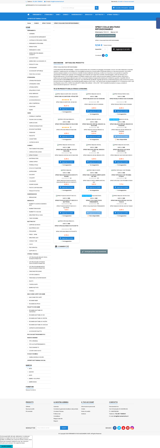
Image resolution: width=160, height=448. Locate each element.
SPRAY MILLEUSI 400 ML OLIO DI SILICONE (66, 150)
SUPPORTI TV (33, 251)
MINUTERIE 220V (33, 238)
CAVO (31, 244)
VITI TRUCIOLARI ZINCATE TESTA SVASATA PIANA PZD (38, 258)
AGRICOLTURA (33, 123)
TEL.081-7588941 (37, 1)
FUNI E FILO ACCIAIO (35, 74)
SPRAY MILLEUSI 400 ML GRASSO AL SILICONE (93, 124)
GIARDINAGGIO (76, 14)
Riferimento (99, 32)
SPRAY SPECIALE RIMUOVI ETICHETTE (66, 226)
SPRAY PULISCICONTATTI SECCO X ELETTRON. (66, 201)
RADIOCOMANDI (32, 338)
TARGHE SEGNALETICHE (35, 126)
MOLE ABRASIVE (33, 93)
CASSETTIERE (33, 139)
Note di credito (85, 411)
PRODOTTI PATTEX (34, 191)
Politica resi (57, 414)
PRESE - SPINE (33, 234)
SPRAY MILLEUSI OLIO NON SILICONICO (121, 150)
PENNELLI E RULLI (33, 165)
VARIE (58, 14)
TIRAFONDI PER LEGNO (35, 271)
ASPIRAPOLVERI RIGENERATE (37, 328)
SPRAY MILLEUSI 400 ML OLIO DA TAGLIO (121, 201)
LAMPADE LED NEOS (34, 225)
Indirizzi (83, 414)
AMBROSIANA (33, 382)
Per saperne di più (19, 443)
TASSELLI (31, 291)
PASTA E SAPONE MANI (35, 187)
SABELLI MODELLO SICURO (36, 357)
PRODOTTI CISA (33, 64)
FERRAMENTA (37, 14)
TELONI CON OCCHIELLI (35, 119)
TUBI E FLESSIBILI (33, 218)
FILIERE (31, 110)
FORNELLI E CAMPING (35, 116)
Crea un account (129, 1)
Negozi (56, 421)
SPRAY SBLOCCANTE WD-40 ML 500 (66, 96)
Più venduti (29, 411)
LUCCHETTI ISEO (33, 58)
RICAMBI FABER (33, 300)
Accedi (120, 1)
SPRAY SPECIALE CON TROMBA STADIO (121, 175)
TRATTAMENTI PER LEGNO (36, 149)
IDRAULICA (88, 14)
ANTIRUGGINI (33, 171)
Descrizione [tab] (58, 63)
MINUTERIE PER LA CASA (36, 215)
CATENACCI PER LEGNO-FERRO (38, 40)
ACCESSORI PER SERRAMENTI (37, 37)
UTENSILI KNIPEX (33, 87)
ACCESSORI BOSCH (35, 100)
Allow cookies (6, 446)
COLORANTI (32, 181)
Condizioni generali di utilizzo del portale (66, 409)
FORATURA (32, 106)
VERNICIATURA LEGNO (35, 152)
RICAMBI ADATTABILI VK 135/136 (38, 318)
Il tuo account (87, 402)
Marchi (29, 365)
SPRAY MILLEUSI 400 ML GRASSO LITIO (93, 150)
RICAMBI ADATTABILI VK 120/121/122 (35, 311)
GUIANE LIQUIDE (33, 184)
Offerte (28, 406)
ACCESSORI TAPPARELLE (36, 71)
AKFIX (30, 368)
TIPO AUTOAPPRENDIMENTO (37, 344)
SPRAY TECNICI (33, 155)
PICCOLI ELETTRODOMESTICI (36, 334)
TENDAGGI (32, 132)
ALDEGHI (31, 372)
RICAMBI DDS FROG (34, 304)
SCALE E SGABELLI (32, 354)
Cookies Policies (59, 411)
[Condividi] (103, 55)
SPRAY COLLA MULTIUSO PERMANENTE (94, 201)
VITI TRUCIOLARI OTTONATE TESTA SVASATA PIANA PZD (37, 262)
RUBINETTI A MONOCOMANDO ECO (38, 204)
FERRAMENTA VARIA (34, 50)
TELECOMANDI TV (34, 347)
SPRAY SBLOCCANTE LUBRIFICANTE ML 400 (94, 175)
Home (28, 27)
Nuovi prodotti (30, 409)
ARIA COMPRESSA (34, 103)
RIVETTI (31, 281)
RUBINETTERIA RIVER (35, 208)
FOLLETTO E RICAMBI (33, 307)
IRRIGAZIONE (32, 197)
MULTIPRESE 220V (34, 228)
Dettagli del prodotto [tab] (74, 63)
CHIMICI (65, 14)
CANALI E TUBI (33, 241)
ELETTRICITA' (99, 14)
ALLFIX (30, 375)
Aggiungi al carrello (121, 49)
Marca (113, 32)
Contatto (113, 402)
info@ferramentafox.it (57, 1)
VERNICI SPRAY (33, 162)
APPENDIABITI (33, 67)
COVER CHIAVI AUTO (35, 351)
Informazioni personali (88, 406)
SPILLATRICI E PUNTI (34, 90)
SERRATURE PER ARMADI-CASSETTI (36, 54)
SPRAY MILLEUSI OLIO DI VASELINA (94, 99)
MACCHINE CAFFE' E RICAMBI (36, 294)
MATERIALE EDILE (33, 158)
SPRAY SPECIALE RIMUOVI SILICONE (66, 124)
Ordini (83, 409)
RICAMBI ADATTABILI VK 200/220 (38, 325)
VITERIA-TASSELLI (112, 14)
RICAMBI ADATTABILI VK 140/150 (38, 321)
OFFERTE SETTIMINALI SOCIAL (37, 19)
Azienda (56, 406)
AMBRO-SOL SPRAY (34, 378)
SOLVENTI (32, 174)
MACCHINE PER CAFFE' (35, 297)
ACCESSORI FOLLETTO (35, 331)
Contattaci (57, 416)
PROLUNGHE (32, 231)
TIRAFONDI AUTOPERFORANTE (37, 278)
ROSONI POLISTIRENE (35, 129)
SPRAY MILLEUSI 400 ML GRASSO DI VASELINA (121, 124)
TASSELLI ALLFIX (33, 284)
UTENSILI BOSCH (33, 97)
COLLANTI (32, 178)
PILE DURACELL (33, 247)
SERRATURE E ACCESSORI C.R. (37, 61)
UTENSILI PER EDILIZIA (35, 80)
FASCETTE (32, 136)
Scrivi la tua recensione (107, 36)
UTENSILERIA (48, 14)
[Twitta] (106, 55)
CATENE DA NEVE (34, 142)
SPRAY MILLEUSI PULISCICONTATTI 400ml (66, 175)
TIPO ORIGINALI (33, 341)
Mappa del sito (58, 418)
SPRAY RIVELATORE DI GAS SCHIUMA (121, 99)
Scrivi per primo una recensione (95, 251)
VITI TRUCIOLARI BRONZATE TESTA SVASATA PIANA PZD (37, 267)
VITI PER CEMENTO (34, 274)
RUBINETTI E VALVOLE (35, 212)
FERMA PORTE (33, 47)
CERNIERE (32, 34)
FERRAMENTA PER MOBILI (36, 43)
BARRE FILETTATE (34, 287)
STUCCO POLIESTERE (35, 168)
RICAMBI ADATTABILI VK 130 (37, 315)
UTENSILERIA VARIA (34, 84)
